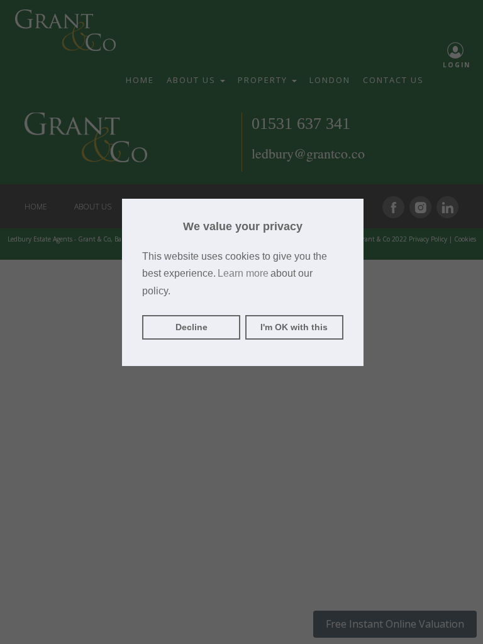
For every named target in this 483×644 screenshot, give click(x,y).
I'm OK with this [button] (294, 327)
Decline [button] (191, 327)
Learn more (243, 273)
